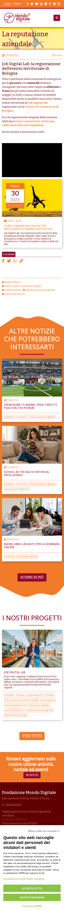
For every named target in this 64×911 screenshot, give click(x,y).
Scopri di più (32, 577)
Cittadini (9, 695)
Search (58, 4)
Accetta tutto (32, 888)
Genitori (9, 556)
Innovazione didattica (17, 489)
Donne (20, 695)
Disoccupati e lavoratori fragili (22, 286)
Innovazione (48, 700)
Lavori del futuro (14, 293)
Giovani (21, 417)
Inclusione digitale (27, 556)
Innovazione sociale (16, 715)
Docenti (21, 484)
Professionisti (12, 290)
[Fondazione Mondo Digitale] (18, 18)
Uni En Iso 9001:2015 (14, 819)
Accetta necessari (32, 897)
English (17, 3)
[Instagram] (50, 4)
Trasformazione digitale (40, 290)
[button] (56, 18)
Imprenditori (12, 282)
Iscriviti (32, 775)
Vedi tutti (32, 736)
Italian (7, 3)
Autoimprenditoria (15, 705)
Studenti (9, 417)
